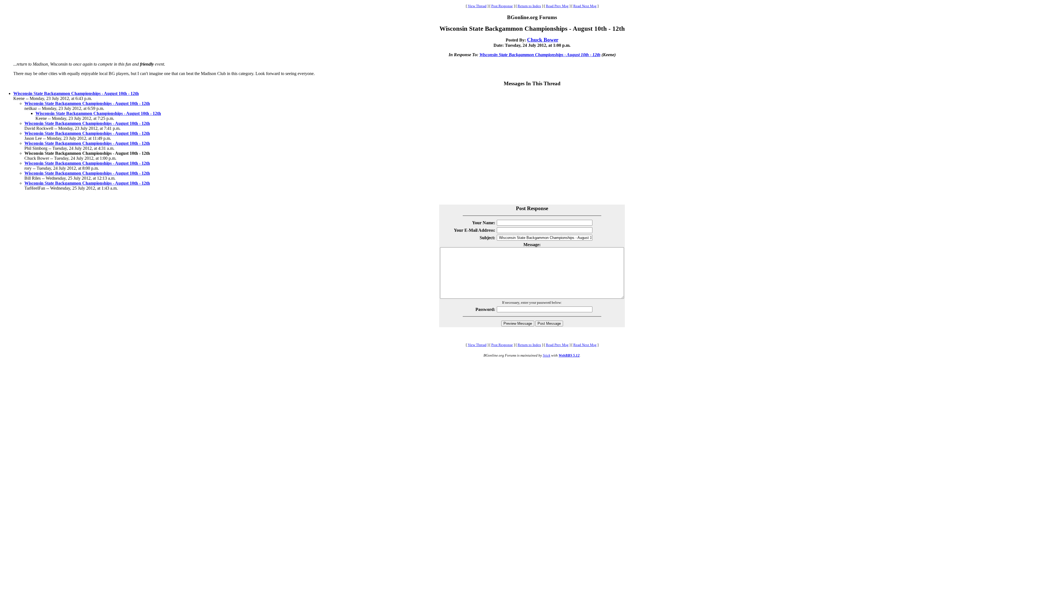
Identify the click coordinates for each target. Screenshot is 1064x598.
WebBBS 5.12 (569, 355)
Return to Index (529, 6)
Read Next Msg (585, 6)
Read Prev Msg (557, 6)
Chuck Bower (542, 40)
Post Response (502, 6)
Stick (546, 355)
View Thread (477, 6)
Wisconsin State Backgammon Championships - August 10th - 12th (539, 54)
